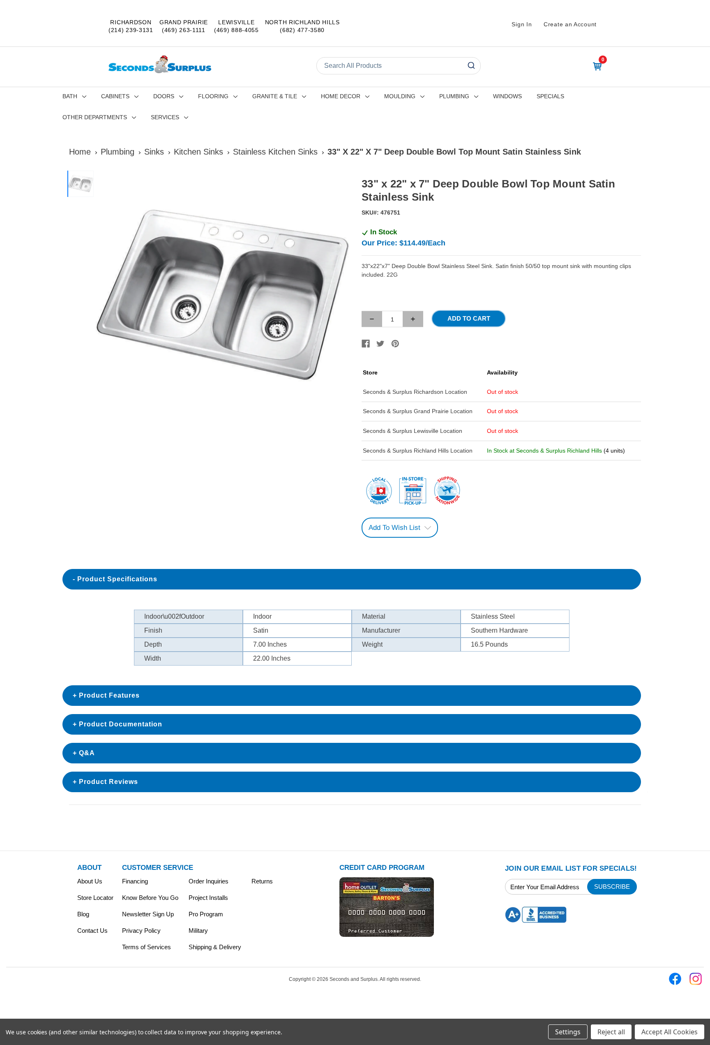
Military (198, 930)
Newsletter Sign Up (148, 914)
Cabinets (115, 96)
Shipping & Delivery (215, 946)
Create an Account (570, 24)
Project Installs (208, 897)
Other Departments (94, 117)
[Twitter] (380, 343)
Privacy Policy (141, 930)
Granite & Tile (274, 96)
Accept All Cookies (669, 1031)
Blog (83, 914)
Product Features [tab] (109, 695)
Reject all (611, 1031)
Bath (69, 96)
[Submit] (470, 66)
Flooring (213, 96)
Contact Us (92, 930)
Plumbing (454, 96)
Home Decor (340, 96)
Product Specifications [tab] (117, 579)
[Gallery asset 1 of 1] (223, 298)
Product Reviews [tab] (108, 781)
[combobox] (398, 65)
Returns (262, 881)
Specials (550, 96)
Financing (135, 881)
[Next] (339, 298)
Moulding (399, 96)
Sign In (522, 24)
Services (165, 117)
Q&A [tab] (87, 752)
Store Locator (95, 897)
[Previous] (107, 298)
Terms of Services (146, 946)
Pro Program (206, 914)
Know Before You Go (150, 897)
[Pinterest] (395, 343)
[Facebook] (366, 343)
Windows (507, 96)
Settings (568, 1031)
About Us (89, 881)
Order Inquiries (208, 881)
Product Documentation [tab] (120, 724)
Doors (163, 96)
